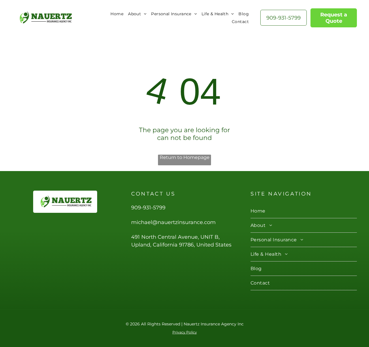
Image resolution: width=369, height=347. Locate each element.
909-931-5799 (148, 207)
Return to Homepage (185, 157)
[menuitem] (117, 14)
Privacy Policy (184, 332)
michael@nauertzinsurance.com (173, 222)
